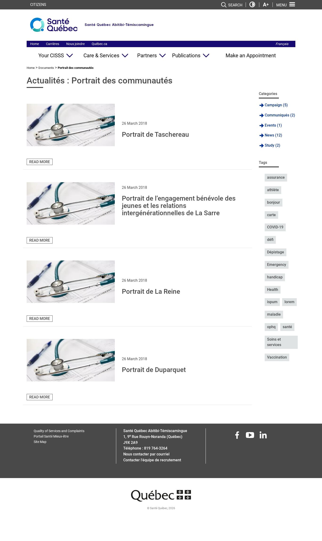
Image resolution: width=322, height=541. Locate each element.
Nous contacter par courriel (146, 454)
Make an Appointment (251, 55)
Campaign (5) (276, 105)
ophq (271, 327)
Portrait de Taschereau (155, 134)
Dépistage (275, 252)
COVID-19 (275, 227)
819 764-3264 (155, 448)
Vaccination (277, 357)
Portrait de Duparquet (154, 370)
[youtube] (250, 436)
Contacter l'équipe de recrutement (152, 460)
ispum (272, 302)
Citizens (38, 4)
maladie (274, 314)
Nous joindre (75, 44)
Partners (147, 55)
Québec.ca (99, 44)
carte (271, 215)
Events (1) (273, 125)
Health (272, 289)
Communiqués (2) (280, 115)
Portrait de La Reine (151, 291)
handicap (275, 277)
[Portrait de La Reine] (71, 281)
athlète (273, 190)
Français (282, 44)
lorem (289, 302)
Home (34, 44)
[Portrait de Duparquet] (71, 360)
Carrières (52, 44)
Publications (186, 55)
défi (270, 239)
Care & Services (101, 55)
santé (287, 327)
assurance (276, 177)
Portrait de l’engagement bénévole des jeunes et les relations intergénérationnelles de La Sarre (178, 205)
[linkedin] (263, 436)
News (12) (273, 135)
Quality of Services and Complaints (59, 431)
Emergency (276, 264)
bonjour (273, 202)
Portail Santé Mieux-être (51, 436)
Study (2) (272, 145)
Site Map (40, 442)
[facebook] (237, 436)
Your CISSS (51, 55)
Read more (39, 162)
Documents (46, 68)
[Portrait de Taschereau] (71, 125)
